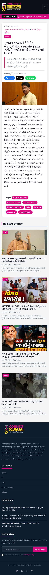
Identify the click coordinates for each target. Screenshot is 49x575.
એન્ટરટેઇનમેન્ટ (7, 487)
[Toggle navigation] (44, 7)
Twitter (20, 78)
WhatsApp (30, 78)
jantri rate (37, 207)
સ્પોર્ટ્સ (4, 492)
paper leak (11, 212)
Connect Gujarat (30, 202)
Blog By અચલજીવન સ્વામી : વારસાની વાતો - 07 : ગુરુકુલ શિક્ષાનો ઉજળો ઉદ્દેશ (22, 509)
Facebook (9, 78)
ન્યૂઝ (5, 232)
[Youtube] (32, 570)
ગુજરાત (13, 26)
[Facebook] (17, 570)
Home (6, 26)
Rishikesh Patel (25, 212)
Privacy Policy (28, 555)
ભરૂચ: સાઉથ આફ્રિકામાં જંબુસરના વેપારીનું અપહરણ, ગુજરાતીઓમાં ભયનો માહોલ (20, 355)
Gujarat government (14, 207)
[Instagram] (22, 570)
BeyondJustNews (20, 198)
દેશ (3, 478)
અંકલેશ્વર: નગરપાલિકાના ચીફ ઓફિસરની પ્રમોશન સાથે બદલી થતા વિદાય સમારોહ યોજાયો (24, 307)
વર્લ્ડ (3, 482)
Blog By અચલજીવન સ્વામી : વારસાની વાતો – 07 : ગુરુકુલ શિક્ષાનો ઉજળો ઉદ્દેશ (24, 260)
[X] (27, 570)
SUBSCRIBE (40, 549)
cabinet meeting (13, 202)
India (28, 207)
